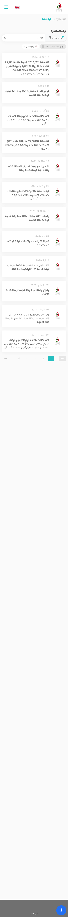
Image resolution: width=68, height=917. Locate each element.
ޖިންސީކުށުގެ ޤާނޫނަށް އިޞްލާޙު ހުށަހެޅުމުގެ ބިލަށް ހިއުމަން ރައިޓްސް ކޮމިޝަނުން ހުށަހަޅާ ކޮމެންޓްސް (27, 218)
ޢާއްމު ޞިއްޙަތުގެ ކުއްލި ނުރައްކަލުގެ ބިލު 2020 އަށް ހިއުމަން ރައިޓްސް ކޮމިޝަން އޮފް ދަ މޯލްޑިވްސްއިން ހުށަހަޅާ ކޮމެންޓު (28, 267)
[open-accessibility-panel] (61, 910)
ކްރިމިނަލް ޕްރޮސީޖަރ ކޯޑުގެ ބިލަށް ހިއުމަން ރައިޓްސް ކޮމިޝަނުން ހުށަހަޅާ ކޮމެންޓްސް (28, 242)
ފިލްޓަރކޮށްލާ (57, 38)
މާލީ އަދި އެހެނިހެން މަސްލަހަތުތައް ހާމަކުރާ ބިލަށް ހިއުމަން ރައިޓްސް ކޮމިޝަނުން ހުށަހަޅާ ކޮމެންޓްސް (27, 93)
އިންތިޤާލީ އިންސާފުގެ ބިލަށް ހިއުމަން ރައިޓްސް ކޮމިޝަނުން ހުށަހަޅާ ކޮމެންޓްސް (27, 292)
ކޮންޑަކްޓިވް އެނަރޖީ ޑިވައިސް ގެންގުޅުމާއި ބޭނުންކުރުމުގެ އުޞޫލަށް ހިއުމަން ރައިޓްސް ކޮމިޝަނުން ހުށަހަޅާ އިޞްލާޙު (28, 168)
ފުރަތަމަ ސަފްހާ (61, 19)
